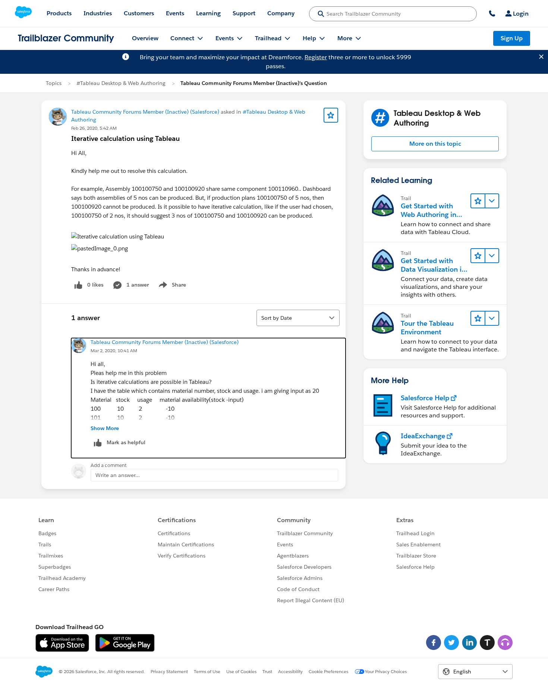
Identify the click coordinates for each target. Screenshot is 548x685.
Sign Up (512, 38)
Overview (145, 38)
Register (316, 57)
